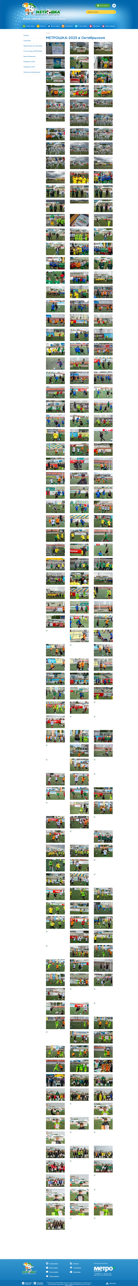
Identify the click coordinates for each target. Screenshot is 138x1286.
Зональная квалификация (31, 72)
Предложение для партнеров (32, 46)
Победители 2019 (29, 67)
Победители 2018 (29, 61)
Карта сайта (112, 1283)
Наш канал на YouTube (40, 1283)
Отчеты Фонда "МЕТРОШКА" (32, 51)
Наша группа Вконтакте (28, 1283)
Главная (26, 35)
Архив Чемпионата (29, 56)
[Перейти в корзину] (114, 5)
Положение (27, 40)
